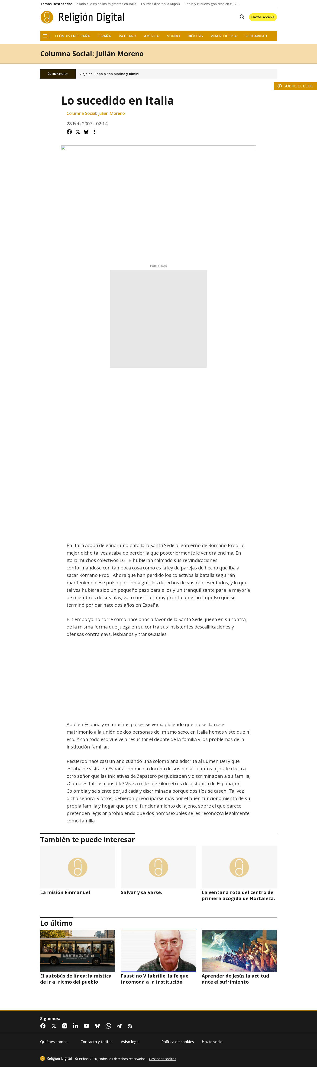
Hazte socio (212, 1041)
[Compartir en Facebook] (69, 132)
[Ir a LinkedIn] (76, 1026)
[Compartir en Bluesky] (86, 132)
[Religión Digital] (82, 17)
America (151, 36)
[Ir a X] (54, 1026)
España (104, 36)
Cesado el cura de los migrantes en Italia (105, 4)
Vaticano (127, 36)
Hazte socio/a (263, 17)
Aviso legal (130, 1041)
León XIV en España (72, 36)
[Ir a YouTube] (87, 1026)
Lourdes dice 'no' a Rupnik (160, 4)
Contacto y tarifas (96, 1041)
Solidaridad (256, 36)
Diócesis (195, 36)
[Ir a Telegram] (120, 1026)
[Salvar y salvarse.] (158, 867)
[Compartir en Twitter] (78, 132)
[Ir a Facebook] (44, 1026)
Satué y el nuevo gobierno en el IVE (211, 4)
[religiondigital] (56, 1058)
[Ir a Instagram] (65, 1026)
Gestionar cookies (162, 1059)
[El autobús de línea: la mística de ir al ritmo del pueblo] (77, 951)
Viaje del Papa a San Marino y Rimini (109, 74)
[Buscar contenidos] (241, 17)
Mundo (173, 36)
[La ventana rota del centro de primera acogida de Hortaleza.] (239, 867)
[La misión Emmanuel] (77, 867)
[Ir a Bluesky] (98, 1026)
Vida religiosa (224, 36)
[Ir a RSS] (131, 1026)
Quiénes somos (54, 1041)
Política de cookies (177, 1041)
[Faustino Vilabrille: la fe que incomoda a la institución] (158, 951)
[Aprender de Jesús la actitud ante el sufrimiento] (239, 951)
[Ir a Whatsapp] (109, 1026)
